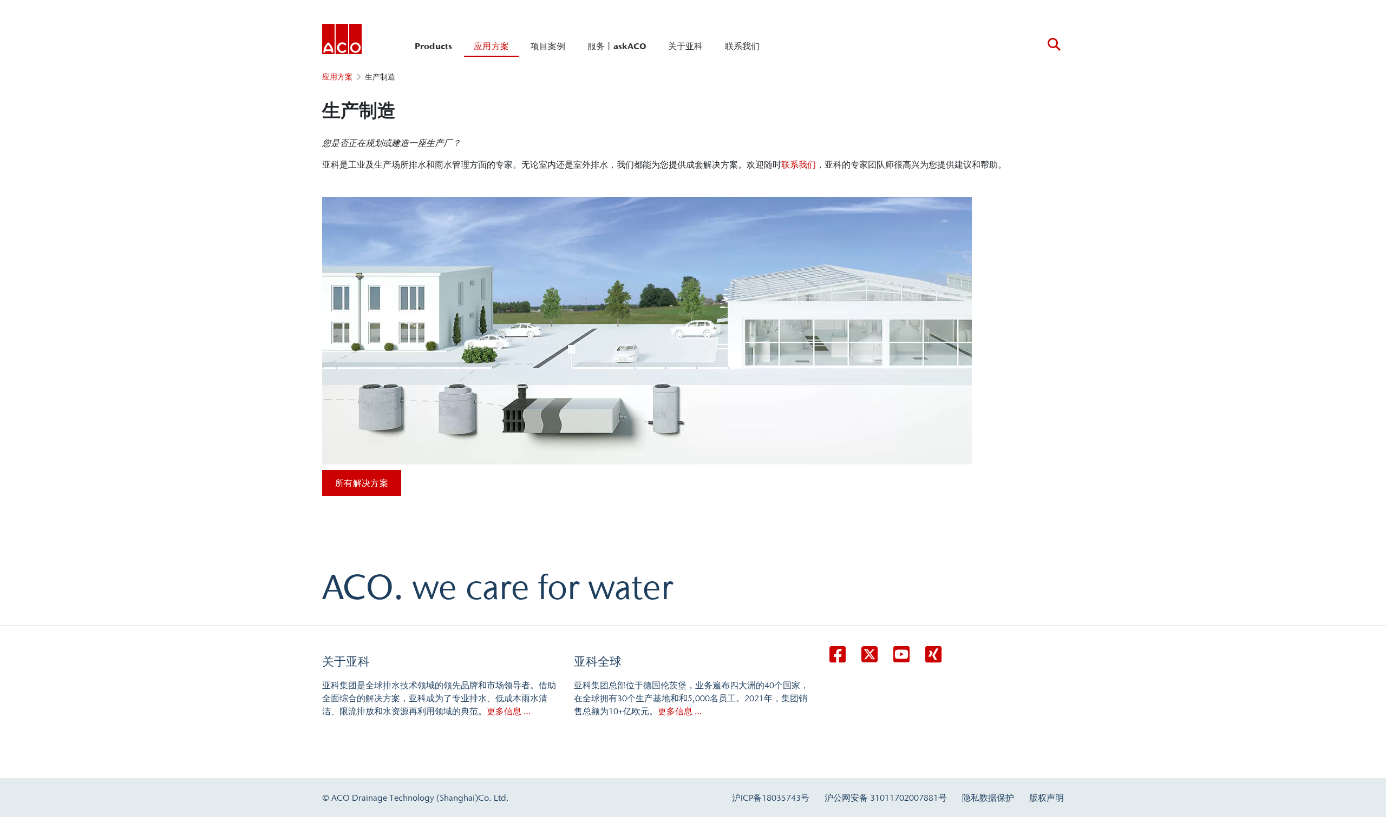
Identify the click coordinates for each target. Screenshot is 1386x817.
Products (433, 46)
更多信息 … (509, 711)
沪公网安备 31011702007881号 (886, 797)
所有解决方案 (361, 482)
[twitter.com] (869, 654)
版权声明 (1046, 797)
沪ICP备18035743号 (770, 797)
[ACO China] (342, 41)
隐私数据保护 (988, 797)
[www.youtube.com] (901, 654)
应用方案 (491, 46)
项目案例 (548, 46)
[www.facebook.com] (837, 654)
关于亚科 (685, 46)
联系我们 (742, 46)
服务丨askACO (616, 46)
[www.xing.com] (933, 654)
